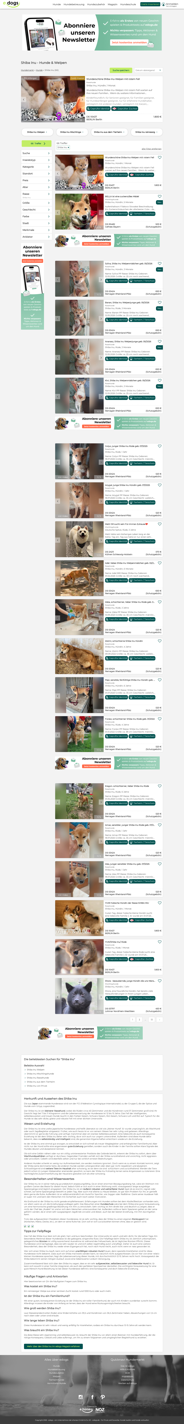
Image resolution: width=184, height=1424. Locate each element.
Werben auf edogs (127, 1383)
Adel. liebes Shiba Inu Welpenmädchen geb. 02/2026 (130, 563)
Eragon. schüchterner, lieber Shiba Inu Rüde (127, 786)
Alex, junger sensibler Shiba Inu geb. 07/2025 (127, 864)
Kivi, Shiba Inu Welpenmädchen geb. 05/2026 (127, 380)
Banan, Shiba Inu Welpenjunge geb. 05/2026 (127, 302)
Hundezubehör (56, 1373)
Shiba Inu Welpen (37, 132)
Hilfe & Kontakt (127, 1369)
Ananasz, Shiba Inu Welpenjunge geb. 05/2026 (128, 341)
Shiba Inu (63, 147)
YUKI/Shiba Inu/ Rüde (115, 942)
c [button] (23, 99)
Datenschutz (127, 1380)
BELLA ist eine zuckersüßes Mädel (122, 196)
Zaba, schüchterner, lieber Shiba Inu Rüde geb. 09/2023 (130, 602)
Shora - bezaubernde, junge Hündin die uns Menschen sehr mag (130, 981)
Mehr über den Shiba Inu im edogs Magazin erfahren (53, 1346)
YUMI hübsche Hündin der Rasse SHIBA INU (127, 903)
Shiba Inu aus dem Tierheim (109, 132)
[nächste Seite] (159, 1019)
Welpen (56, 1376)
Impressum (127, 1376)
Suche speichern (121, 70)
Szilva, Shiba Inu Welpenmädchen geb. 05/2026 (128, 263)
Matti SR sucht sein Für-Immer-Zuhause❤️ (126, 524)
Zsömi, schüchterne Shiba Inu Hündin (124, 641)
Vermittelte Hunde (56, 1383)
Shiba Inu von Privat (37, 1086)
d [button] (82, 99)
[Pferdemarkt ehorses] (86, 1410)
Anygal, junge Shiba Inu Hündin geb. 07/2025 (127, 485)
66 (32, 143)
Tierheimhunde (56, 1380)
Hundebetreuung (56, 1369)
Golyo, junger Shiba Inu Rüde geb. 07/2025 (126, 446)
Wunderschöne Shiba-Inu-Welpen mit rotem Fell (113, 79)
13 (152, 1019)
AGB (127, 1373)
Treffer (39, 143)
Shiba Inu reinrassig (146, 132)
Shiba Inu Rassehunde (38, 1077)
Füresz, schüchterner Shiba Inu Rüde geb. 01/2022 (130, 719)
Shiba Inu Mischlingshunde (40, 1073)
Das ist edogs (127, 1366)
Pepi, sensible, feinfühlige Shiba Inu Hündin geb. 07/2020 (130, 680)
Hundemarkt (27, 70)
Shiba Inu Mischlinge (72, 132)
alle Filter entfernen (151, 149)
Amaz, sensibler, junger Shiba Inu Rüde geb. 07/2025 (130, 825)
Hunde (39, 70)
